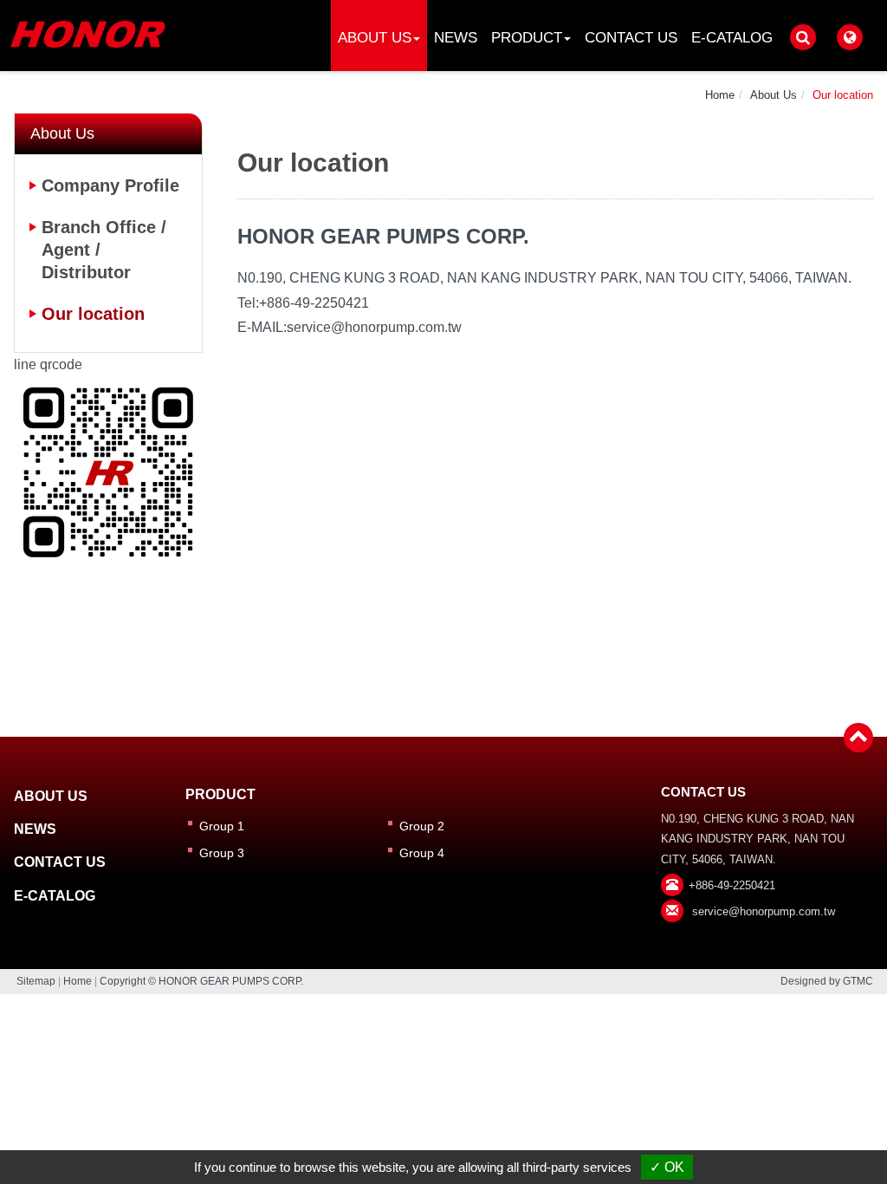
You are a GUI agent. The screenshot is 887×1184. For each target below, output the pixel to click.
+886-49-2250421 (314, 303)
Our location (843, 94)
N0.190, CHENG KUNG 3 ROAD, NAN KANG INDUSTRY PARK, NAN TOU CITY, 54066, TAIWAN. (757, 839)
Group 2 (421, 826)
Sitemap (35, 981)
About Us (773, 94)
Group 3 (221, 853)
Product (220, 794)
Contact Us (631, 37)
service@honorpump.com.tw (374, 327)
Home (720, 94)
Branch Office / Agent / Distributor (104, 250)
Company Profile (110, 185)
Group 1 (221, 826)
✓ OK (667, 1167)
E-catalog (732, 37)
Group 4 (421, 853)
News (455, 37)
